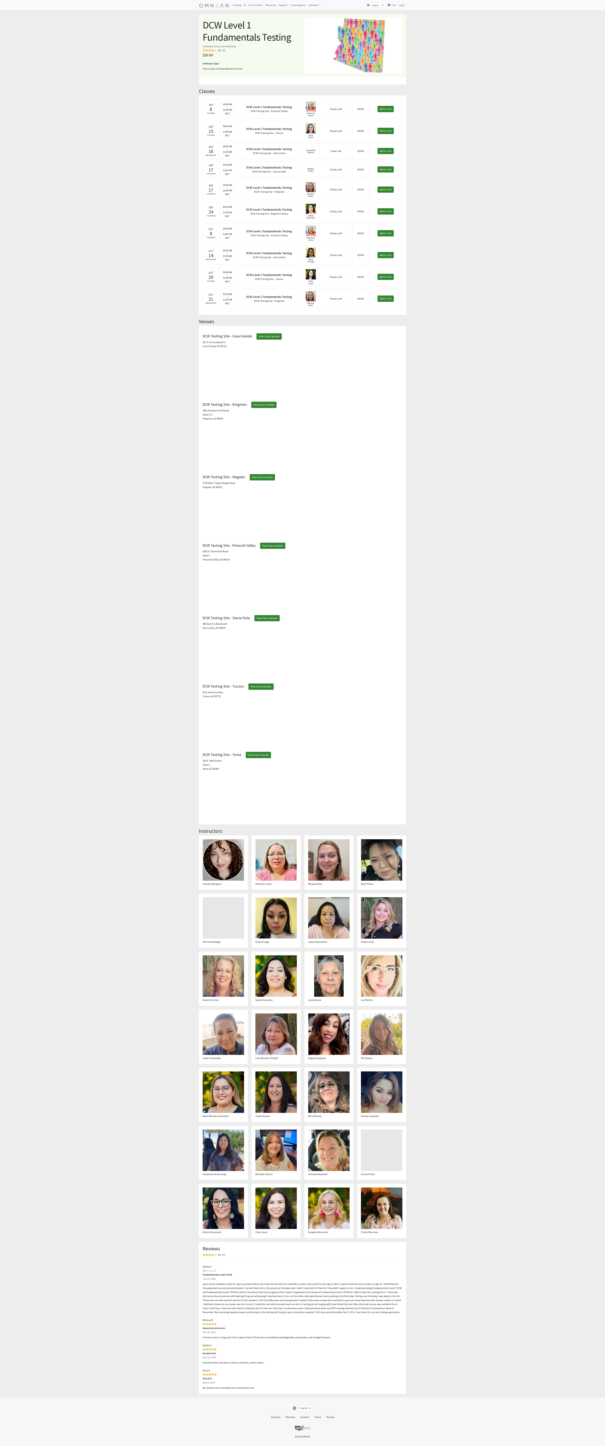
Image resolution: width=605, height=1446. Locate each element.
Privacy (330, 1417)
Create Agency (298, 5)
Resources (270, 5)
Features (275, 1417)
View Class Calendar (269, 336)
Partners (290, 1417)
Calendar (313, 5)
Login (402, 5)
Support (283, 5)
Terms (317, 1417)
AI (245, 5)
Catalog (237, 5)
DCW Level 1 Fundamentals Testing (269, 107)
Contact (304, 1417)
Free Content (255, 5)
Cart (393, 5)
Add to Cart (386, 108)
